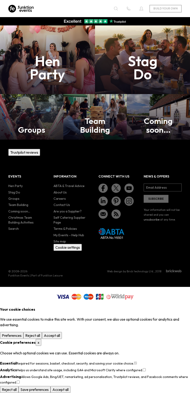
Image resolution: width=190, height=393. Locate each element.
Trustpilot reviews (24, 152)
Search (13, 229)
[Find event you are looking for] (115, 8)
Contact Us (62, 205)
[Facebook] (103, 188)
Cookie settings (67, 247)
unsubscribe (151, 219)
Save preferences (34, 389)
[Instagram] (129, 201)
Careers (60, 198)
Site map (60, 241)
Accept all (52, 335)
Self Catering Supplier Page (70, 219)
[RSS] (116, 214)
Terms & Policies (65, 229)
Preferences (12, 335)
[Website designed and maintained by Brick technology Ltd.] (174, 271)
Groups (13, 198)
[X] (116, 188)
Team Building (18, 205)
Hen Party (15, 186)
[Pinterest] (116, 201)
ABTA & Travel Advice (69, 186)
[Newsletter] (103, 214)
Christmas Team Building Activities (21, 219)
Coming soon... (19, 211)
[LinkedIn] (103, 201)
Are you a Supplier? (68, 211)
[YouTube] (129, 188)
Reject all (32, 335)
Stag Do (14, 192)
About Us (60, 192)
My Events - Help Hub (69, 235)
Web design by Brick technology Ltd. (130, 271)
